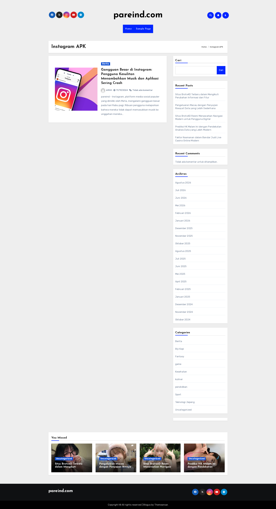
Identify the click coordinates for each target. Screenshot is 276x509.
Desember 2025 (184, 228)
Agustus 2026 (183, 182)
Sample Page (143, 29)
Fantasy (179, 356)
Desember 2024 (184, 304)
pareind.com (138, 15)
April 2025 (181, 281)
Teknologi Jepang (185, 402)
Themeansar (161, 504)
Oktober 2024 (182, 319)
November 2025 (184, 236)
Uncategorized (183, 409)
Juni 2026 (181, 198)
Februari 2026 (183, 213)
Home (128, 29)
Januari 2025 (182, 296)
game (178, 364)
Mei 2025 (180, 274)
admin (109, 90)
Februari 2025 (183, 289)
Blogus (147, 504)
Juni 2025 (181, 266)
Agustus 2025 (183, 251)
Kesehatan (181, 371)
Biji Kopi (179, 349)
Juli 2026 (180, 190)
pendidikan (181, 387)
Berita (105, 64)
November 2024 (184, 312)
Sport (178, 394)
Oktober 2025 (182, 243)
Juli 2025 (180, 258)
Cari (178, 60)
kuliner (179, 379)
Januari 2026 (182, 220)
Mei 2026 (180, 205)
